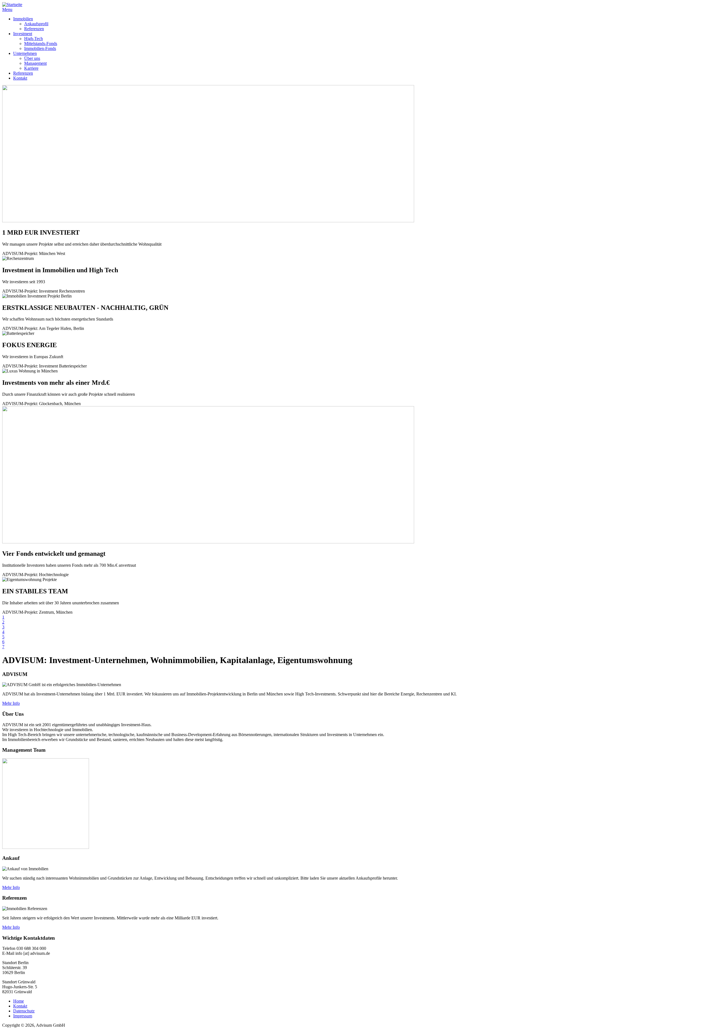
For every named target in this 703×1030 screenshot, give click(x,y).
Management (35, 63)
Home (18, 1001)
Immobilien (23, 18)
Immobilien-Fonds (40, 48)
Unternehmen (25, 53)
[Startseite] (12, 4)
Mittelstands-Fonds (40, 43)
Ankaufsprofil (36, 23)
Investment (22, 33)
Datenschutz (24, 1011)
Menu (7, 9)
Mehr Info (11, 703)
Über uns (32, 58)
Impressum (22, 1016)
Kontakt (20, 78)
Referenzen (34, 28)
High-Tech (33, 38)
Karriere (31, 68)
